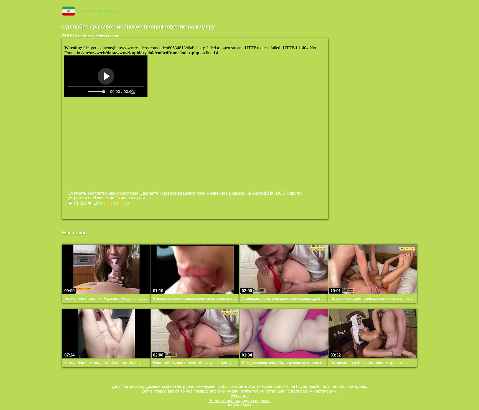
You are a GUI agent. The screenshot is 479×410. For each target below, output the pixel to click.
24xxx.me (240, 395)
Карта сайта (239, 405)
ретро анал (276, 391)
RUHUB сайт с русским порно (90, 36)
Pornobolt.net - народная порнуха (239, 400)
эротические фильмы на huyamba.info (284, 386)
